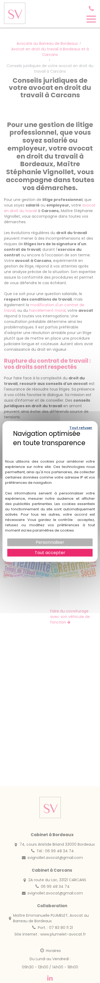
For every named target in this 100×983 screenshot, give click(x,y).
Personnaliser (50, 542)
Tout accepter (50, 553)
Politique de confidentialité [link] (50, 450)
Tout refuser (80, 427)
